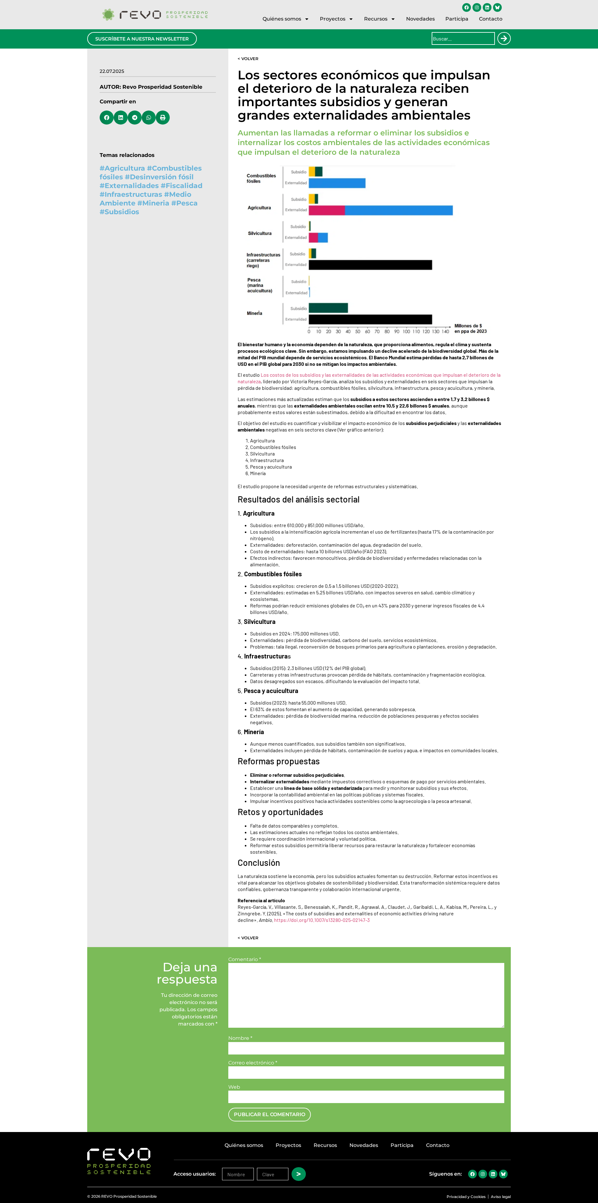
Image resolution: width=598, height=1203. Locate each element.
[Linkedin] (487, 7)
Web (234, 1087)
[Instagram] (476, 7)
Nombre (240, 1038)
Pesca (187, 203)
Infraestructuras (133, 194)
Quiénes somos (282, 19)
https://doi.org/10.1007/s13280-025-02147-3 (322, 920)
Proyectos (332, 19)
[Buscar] (503, 38)
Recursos (375, 19)
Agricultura (125, 168)
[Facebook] (466, 7)
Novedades (420, 19)
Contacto (490, 19)
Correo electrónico (252, 1062)
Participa (456, 19)
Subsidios (122, 212)
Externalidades (132, 186)
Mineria (155, 203)
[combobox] (463, 38)
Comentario (244, 959)
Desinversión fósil (162, 177)
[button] (107, 118)
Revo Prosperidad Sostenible (162, 87)
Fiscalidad (184, 186)
